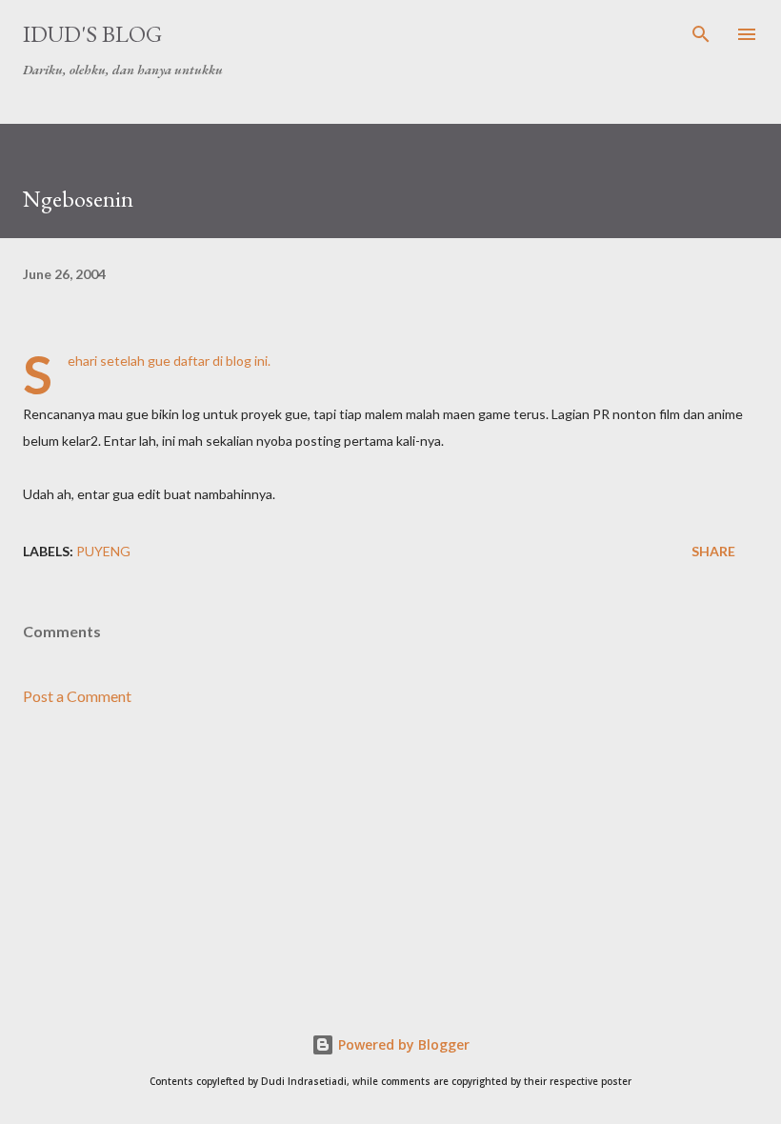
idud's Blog (92, 34)
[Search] (701, 34)
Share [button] (713, 551)
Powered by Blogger (402, 1044)
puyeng (103, 551)
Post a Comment (77, 696)
